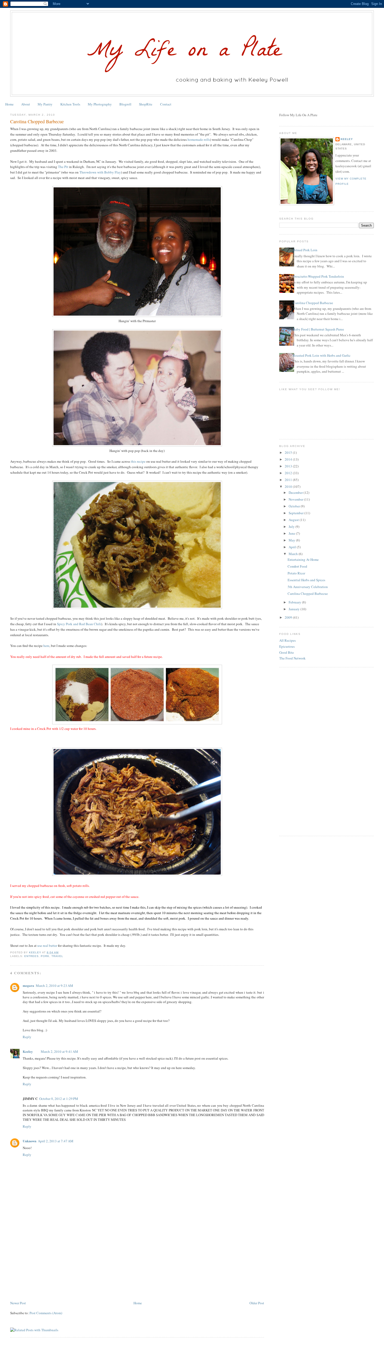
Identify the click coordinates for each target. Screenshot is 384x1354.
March (294, 553)
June (292, 533)
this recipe (138, 461)
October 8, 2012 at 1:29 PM (58, 1098)
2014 (289, 459)
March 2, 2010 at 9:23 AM (54, 985)
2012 (289, 473)
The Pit (63, 166)
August (294, 519)
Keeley (28, 1051)
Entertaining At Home (303, 559)
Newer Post (18, 1303)
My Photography (100, 104)
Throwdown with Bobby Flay (100, 172)
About (25, 104)
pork (45, 956)
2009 (289, 617)
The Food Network (292, 658)
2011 (289, 479)
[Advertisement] (49, 1263)
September (296, 513)
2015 (289, 452)
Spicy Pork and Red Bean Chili (79, 624)
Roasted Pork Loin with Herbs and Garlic (322, 355)
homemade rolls (199, 139)
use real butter (47, 945)
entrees (31, 956)
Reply (27, 1036)
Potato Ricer (296, 573)
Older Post (256, 1303)
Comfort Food (297, 566)
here (46, 645)
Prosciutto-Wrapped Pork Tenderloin (318, 276)
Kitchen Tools (70, 104)
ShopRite (145, 104)
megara (28, 985)
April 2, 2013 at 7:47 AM (55, 1141)
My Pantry (45, 104)
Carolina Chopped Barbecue (313, 302)
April (293, 547)
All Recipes (287, 640)
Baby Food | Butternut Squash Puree (318, 329)
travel (57, 956)
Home (9, 104)
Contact (165, 104)
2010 (289, 486)
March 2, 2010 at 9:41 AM (59, 1051)
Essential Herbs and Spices (306, 580)
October (295, 506)
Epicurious (287, 646)
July (292, 526)
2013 (289, 466)
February (295, 602)
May (292, 540)
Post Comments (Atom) (46, 1313)
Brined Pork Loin (305, 250)
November (296, 499)
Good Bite (286, 652)
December (296, 492)
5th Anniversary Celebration (308, 586)
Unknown (29, 1140)
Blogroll (125, 104)
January (294, 609)
